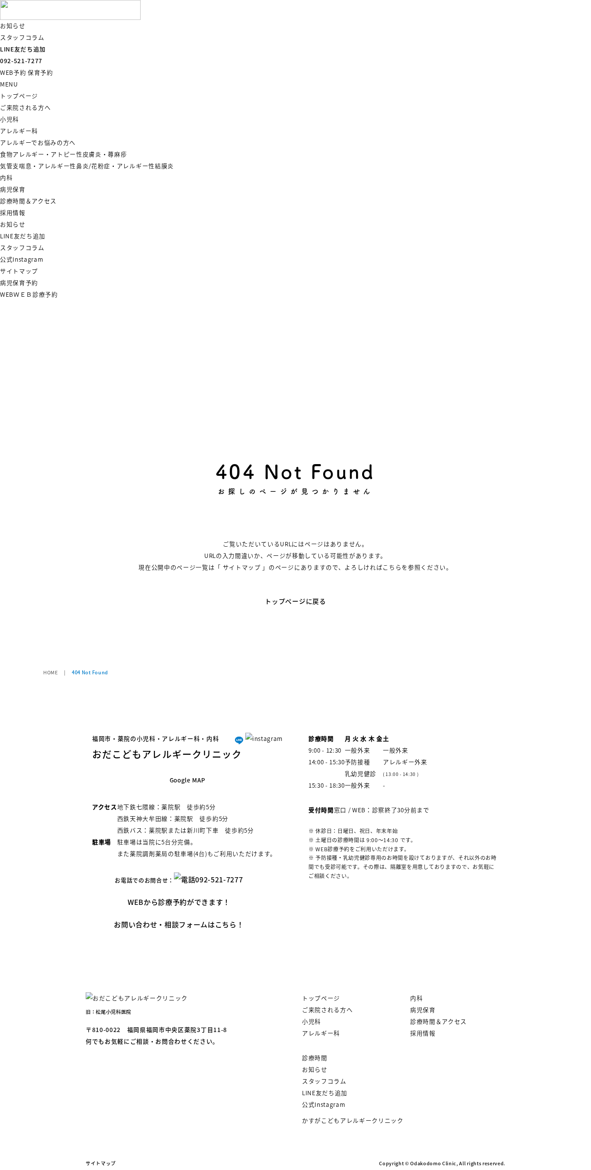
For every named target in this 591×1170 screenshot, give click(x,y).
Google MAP (188, 780)
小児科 (9, 119)
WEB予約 (13, 72)
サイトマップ (19, 270)
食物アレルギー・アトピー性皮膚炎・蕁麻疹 (63, 154)
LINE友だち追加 (23, 49)
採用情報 (13, 212)
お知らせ (13, 25)
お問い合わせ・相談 (179, 924)
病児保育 (13, 189)
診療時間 (315, 1057)
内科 (6, 177)
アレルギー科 (19, 130)
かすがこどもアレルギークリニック (353, 1120)
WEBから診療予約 (179, 902)
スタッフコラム (22, 37)
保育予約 (40, 72)
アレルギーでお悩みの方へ (38, 142)
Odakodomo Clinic (433, 1163)
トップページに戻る (295, 601)
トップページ (19, 95)
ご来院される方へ (25, 107)
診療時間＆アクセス (28, 200)
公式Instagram (21, 259)
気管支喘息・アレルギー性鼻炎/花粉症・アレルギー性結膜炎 (87, 165)
